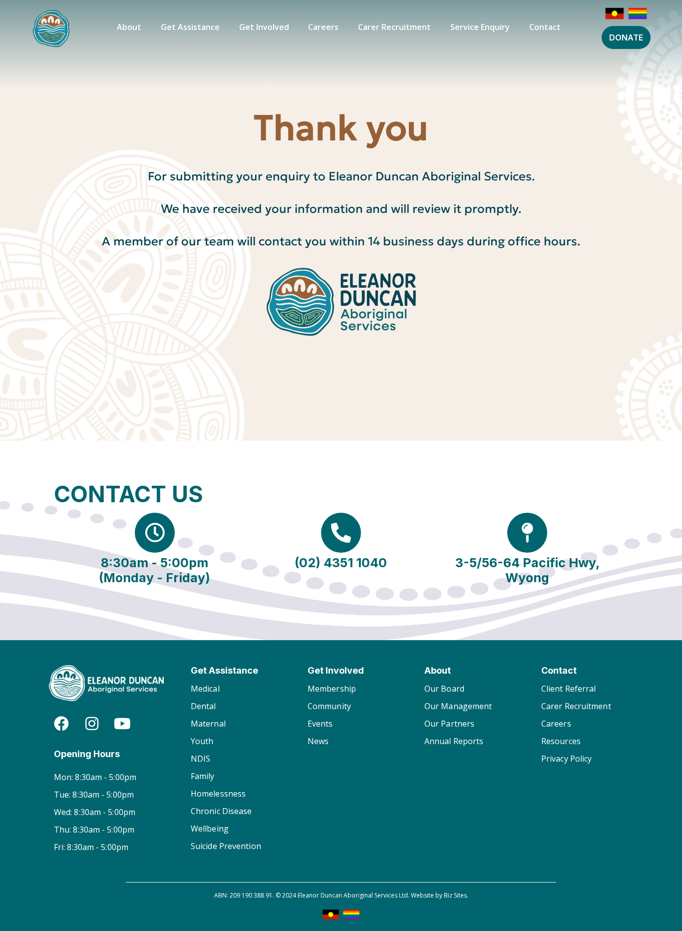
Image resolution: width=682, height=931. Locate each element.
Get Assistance (190, 26)
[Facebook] (61, 724)
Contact (545, 26)
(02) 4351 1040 (341, 562)
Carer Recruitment (394, 26)
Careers (323, 26)
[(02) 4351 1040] (341, 533)
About (129, 26)
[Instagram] (92, 724)
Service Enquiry (480, 26)
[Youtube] (122, 724)
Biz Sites (455, 895)
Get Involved (264, 26)
